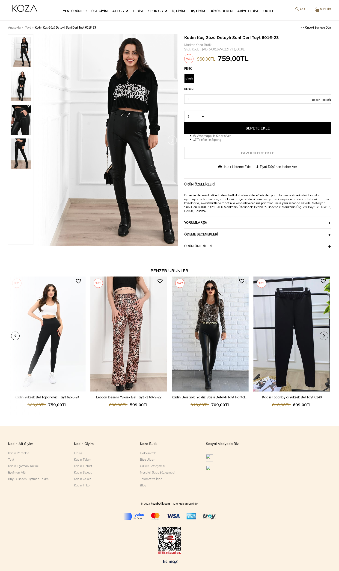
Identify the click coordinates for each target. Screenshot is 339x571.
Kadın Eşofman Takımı (23, 466)
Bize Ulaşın (147, 459)
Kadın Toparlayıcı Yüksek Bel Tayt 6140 (292, 397)
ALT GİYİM (120, 11)
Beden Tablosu (321, 99)
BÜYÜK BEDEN (221, 11)
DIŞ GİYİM (197, 11)
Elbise (78, 453)
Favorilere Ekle (78, 281)
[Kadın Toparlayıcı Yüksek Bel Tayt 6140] (291, 334)
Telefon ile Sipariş (208, 139)
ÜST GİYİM (99, 11)
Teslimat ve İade (151, 479)
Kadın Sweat (83, 472)
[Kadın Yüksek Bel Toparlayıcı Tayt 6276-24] (47, 334)
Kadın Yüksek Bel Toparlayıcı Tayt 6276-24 (47, 397)
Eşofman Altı (17, 472)
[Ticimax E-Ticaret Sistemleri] (169, 562)
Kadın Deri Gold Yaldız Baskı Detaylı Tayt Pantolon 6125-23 (210, 397)
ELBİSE (138, 11)
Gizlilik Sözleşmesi (152, 466)
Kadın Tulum (82, 459)
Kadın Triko (81, 485)
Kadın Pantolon (18, 453)
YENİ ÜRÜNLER (75, 11)
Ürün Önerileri (198, 246)
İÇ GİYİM (178, 11)
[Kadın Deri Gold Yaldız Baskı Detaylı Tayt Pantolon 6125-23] (210, 334)
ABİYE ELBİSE (248, 11)
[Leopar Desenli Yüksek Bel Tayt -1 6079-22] (128, 334)
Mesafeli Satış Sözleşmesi (157, 472)
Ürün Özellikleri (199, 184)
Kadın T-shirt (83, 466)
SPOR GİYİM (157, 11)
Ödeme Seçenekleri (201, 234)
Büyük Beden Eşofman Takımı (28, 479)
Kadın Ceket (82, 479)
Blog (143, 485)
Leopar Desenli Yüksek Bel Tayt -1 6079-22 (128, 397)
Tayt (11, 459)
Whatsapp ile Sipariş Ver (213, 136)
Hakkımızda (148, 453)
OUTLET (269, 11)
